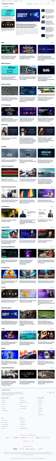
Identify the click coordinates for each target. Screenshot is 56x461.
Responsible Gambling (24, 428)
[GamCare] (38, 437)
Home (2, 6)
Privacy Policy (22, 426)
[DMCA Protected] (21, 449)
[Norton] (40, 449)
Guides (21, 404)
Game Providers (4, 420)
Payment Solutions (5, 424)
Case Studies (40, 408)
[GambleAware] (24, 437)
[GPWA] (15, 449)
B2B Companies (4, 422)
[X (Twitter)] (48, 393)
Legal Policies (22, 422)
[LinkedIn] (50, 393)
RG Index (41, 3)
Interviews (40, 406)
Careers (3, 406)
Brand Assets (4, 402)
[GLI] (32, 437)
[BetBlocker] (26, 441)
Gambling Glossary (23, 406)
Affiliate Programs (5, 426)
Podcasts (39, 404)
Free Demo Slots (23, 408)
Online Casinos (22, 400)
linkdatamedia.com (42, 458)
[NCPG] (8, 437)
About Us (3, 400)
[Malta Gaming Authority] (16, 437)
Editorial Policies (23, 420)
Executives (40, 412)
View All (51, 42)
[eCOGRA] (47, 437)
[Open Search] (51, 4)
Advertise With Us (5, 410)
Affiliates (3, 428)
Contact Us (4, 408)
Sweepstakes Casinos (24, 402)
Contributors (40, 410)
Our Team (3, 404)
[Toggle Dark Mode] (54, 4)
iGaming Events (40, 414)
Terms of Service (23, 424)
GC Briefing (35, 3)
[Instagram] (53, 393)
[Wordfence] (31, 449)
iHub (45, 3)
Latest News (29, 3)
